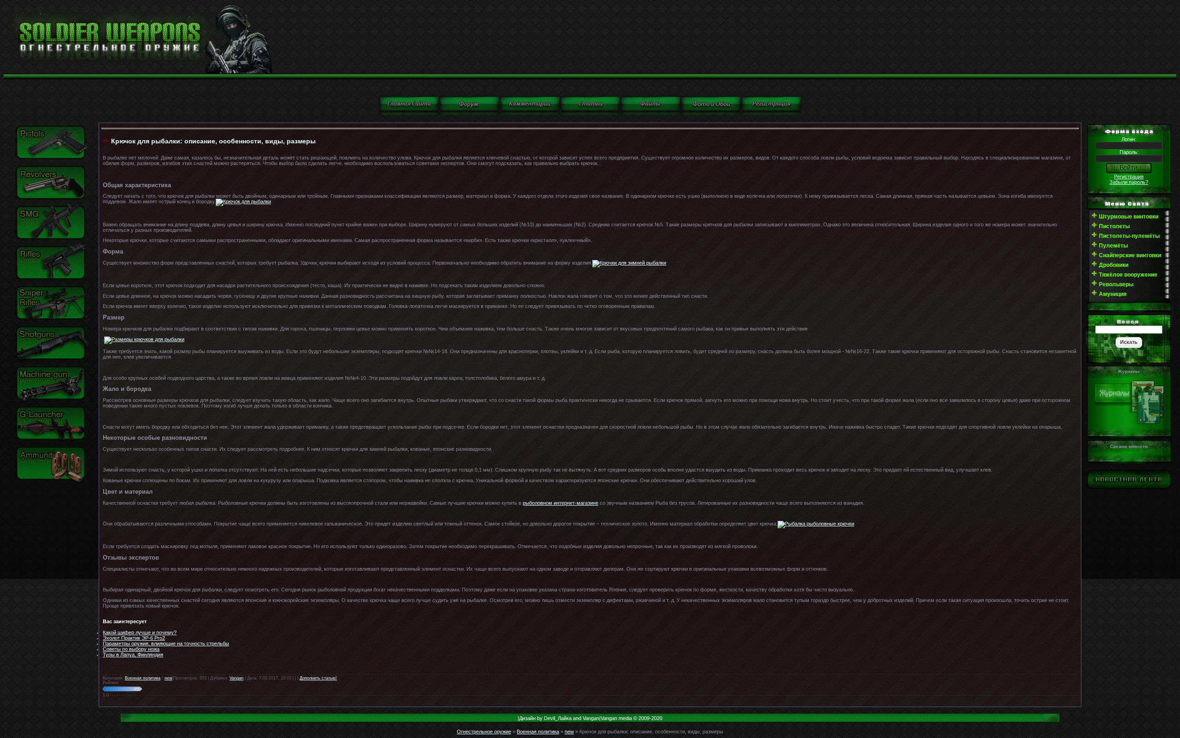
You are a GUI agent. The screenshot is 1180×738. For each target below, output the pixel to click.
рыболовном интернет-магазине (560, 503)
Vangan (236, 678)
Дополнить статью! (318, 678)
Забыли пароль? (1128, 182)
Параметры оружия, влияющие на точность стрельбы (166, 643)
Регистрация (1129, 176)
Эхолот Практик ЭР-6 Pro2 (134, 638)
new (168, 678)
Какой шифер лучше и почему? (140, 632)
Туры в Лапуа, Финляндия (133, 654)
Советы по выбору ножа (131, 649)
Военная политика (142, 678)
